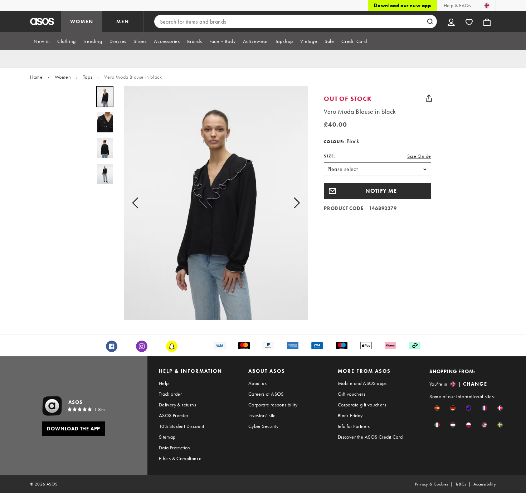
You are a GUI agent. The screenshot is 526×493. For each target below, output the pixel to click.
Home (36, 77)
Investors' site (262, 415)
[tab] (42, 41)
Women (63, 77)
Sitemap (167, 437)
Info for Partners (354, 426)
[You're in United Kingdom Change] (487, 5)
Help (164, 383)
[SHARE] (428, 98)
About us (257, 383)
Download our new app (402, 5)
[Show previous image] (137, 203)
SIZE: (329, 156)
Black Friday (350, 415)
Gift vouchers (351, 394)
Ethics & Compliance (180, 458)
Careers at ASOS (266, 394)
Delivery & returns (177, 404)
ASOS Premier (174, 415)
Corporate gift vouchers (362, 404)
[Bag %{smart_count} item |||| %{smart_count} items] (487, 21)
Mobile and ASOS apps (362, 383)
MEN (122, 21)
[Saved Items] (469, 21)
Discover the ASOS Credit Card (370, 437)
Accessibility (484, 484)
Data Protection (174, 447)
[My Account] (451, 21)
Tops (87, 77)
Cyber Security (263, 426)
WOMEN (81, 21)
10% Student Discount (181, 426)
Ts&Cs (461, 484)
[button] (377, 191)
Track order (170, 394)
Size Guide (419, 156)
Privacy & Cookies (431, 484)
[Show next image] (294, 203)
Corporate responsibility (273, 404)
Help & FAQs (457, 5)
